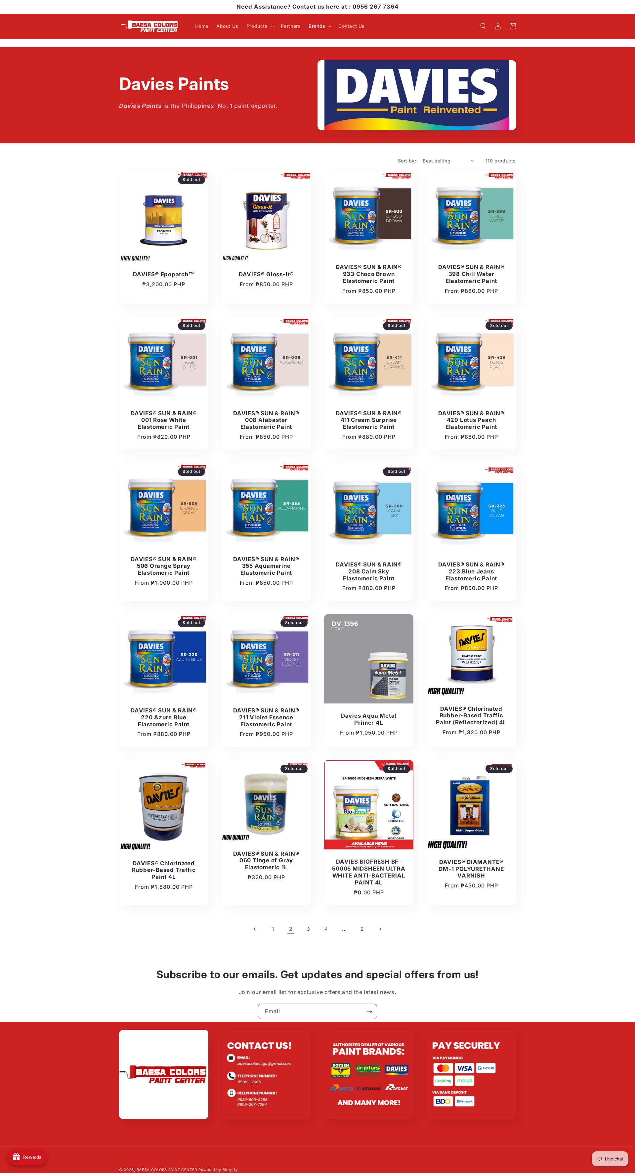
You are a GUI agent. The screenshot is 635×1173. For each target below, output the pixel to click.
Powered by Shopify (218, 1169)
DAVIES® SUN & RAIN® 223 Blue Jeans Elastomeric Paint (471, 571)
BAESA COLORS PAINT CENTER (167, 1169)
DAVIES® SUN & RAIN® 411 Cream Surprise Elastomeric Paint (369, 420)
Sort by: (407, 160)
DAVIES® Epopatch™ (163, 274)
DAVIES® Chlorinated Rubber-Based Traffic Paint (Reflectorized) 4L (471, 715)
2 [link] (291, 928)
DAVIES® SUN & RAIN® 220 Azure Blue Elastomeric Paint (164, 717)
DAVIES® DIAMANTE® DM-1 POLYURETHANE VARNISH (471, 869)
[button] (259, 26)
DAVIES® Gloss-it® (266, 274)
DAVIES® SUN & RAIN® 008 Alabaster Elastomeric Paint (266, 420)
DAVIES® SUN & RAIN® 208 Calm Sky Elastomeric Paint (369, 571)
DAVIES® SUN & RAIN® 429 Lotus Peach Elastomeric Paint (471, 420)
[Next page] (380, 929)
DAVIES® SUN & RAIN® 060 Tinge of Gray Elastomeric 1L (266, 860)
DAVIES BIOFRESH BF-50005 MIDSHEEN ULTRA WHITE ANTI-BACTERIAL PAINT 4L (368, 871)
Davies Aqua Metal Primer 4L (369, 719)
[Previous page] (255, 929)
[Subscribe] (369, 1011)
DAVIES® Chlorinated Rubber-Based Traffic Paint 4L (164, 870)
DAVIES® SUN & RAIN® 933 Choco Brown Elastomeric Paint (369, 274)
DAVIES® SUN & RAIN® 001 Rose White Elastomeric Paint (164, 420)
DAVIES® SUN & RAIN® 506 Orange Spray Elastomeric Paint (164, 566)
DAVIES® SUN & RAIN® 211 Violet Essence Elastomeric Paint (266, 717)
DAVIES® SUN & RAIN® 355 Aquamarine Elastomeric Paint (266, 566)
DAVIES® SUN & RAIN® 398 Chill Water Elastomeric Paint (471, 274)
